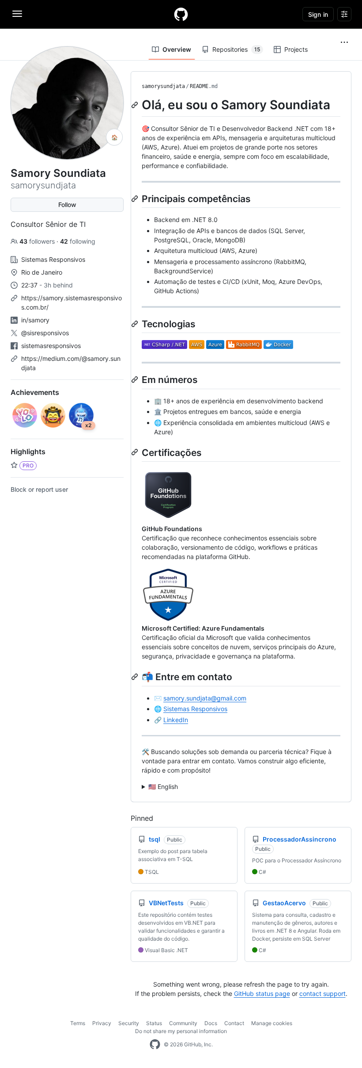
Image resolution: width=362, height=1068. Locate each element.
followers (38, 241)
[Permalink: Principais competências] (135, 198)
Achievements (35, 392)
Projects (296, 49)
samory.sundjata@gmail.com (204, 698)
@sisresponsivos (45, 333)
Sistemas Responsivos (195, 708)
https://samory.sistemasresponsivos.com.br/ (71, 302)
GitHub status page (262, 993)
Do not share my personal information (181, 1031)
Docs (210, 1023)
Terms (77, 1023)
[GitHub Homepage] (155, 1044)
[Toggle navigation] (17, 13)
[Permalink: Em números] (135, 379)
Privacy (101, 1023)
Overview (176, 49)
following (77, 241)
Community (183, 1023)
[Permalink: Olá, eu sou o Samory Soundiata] (135, 105)
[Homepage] (181, 14)
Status (154, 1023)
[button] (344, 42)
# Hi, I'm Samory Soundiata (240, 787)
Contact (234, 1023)
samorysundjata (163, 86)
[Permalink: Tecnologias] (135, 324)
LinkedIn (175, 719)
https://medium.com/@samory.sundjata (71, 363)
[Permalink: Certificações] (135, 452)
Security (128, 1023)
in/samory (35, 320)
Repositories (236, 49)
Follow (67, 204)
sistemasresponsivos (51, 345)
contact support (322, 993)
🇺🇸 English (163, 786)
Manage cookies (271, 1023)
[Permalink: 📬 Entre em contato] (135, 676)
